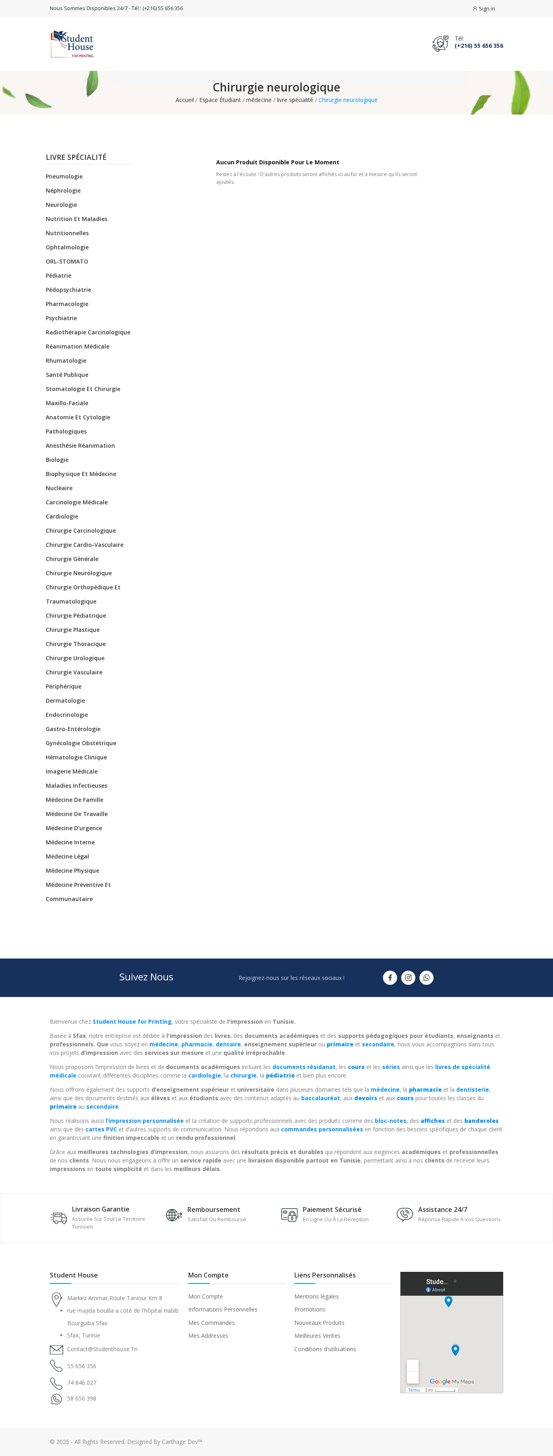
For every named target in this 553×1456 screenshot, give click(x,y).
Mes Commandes (211, 1322)
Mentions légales (316, 1296)
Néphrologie (63, 190)
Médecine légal (67, 856)
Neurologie (61, 204)
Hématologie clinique (76, 757)
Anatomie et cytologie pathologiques (78, 424)
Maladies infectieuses (76, 785)
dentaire (228, 1044)
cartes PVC (101, 1129)
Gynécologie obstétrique (81, 743)
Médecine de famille (74, 799)
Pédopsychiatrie (68, 289)
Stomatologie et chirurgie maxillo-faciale (83, 396)
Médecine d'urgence (74, 828)
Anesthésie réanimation (80, 445)
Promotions (309, 1309)
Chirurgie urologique (75, 658)
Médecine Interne (70, 842)
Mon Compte (205, 1296)
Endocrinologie (67, 714)
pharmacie (197, 1044)
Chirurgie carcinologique (81, 530)
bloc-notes (390, 1120)
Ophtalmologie (67, 247)
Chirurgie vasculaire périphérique (74, 679)
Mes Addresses (208, 1335)
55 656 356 (81, 1366)
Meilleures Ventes (317, 1335)
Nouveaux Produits (319, 1322)
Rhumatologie (66, 360)
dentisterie (472, 1089)
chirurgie (243, 1075)
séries (391, 1067)
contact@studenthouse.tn (102, 1349)
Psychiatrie (61, 318)
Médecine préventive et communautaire (78, 892)
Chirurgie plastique (73, 629)
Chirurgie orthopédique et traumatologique (83, 594)
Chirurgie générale (72, 559)
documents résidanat (304, 1067)
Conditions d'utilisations (325, 1349)
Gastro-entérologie (73, 729)
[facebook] (390, 978)
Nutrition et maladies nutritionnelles (76, 226)
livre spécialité (76, 158)
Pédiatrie (58, 275)
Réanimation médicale (77, 346)
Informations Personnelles (222, 1309)
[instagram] (408, 978)
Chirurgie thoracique (76, 644)
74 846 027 (81, 1382)
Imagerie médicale (72, 771)
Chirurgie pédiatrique (76, 615)
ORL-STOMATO (67, 261)
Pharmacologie (67, 304)
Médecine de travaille (77, 814)
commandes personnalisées (322, 1129)
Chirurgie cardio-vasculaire (84, 544)
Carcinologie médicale (77, 502)
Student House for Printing (132, 1021)
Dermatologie (65, 700)
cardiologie (204, 1075)
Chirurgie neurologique (79, 573)
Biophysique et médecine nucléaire (81, 481)
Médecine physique (72, 870)
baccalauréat (320, 1098)
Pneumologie (64, 176)
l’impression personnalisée (145, 1120)
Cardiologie (62, 516)
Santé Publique (67, 374)
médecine (163, 1044)
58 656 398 (81, 1398)
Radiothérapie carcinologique (88, 332)
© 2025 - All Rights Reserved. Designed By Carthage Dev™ (126, 1441)
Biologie (57, 459)
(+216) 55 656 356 (479, 46)
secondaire (378, 1044)
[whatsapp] (426, 978)
